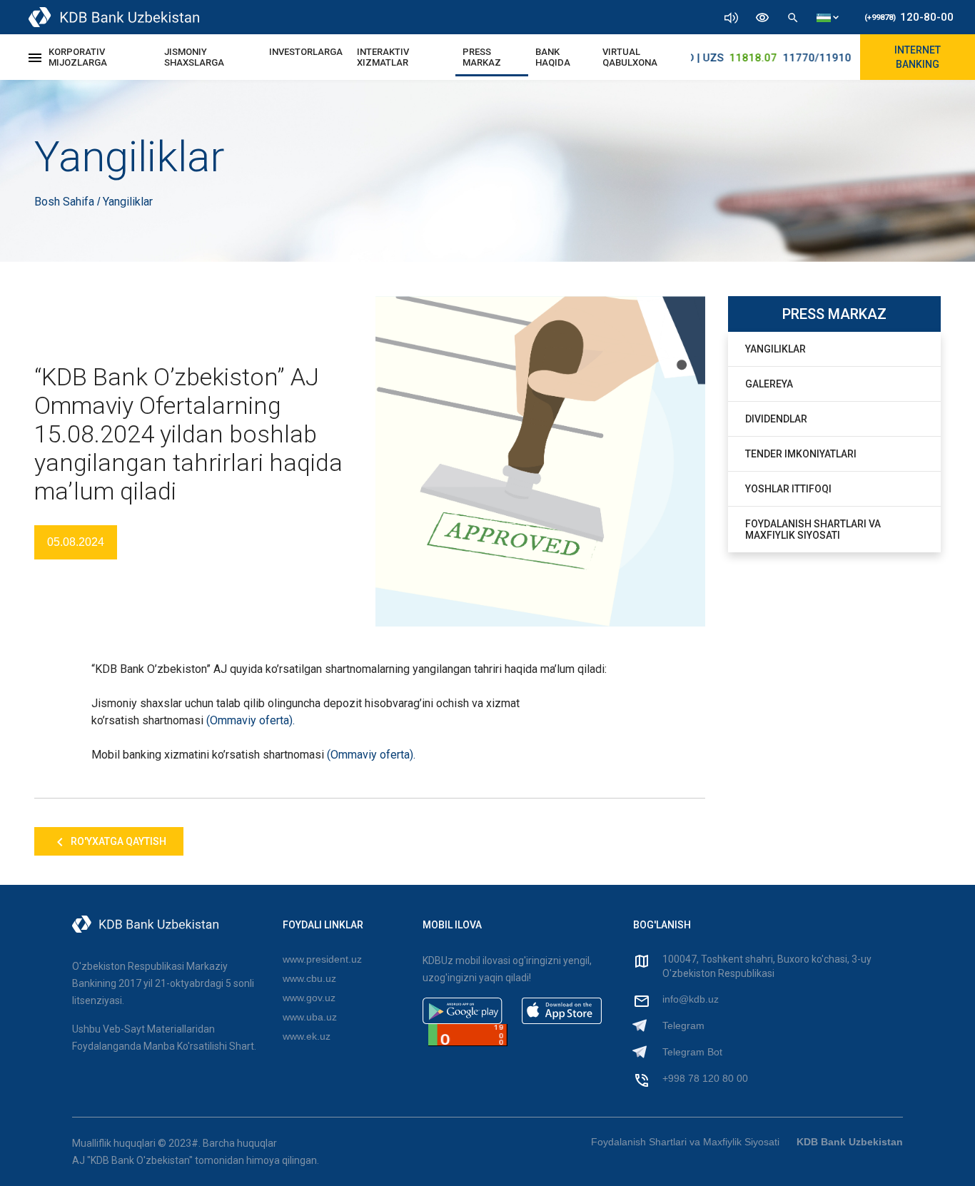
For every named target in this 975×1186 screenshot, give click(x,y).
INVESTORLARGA (306, 51)
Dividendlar (776, 419)
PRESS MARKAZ (482, 57)
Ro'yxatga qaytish (117, 841)
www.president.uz (322, 959)
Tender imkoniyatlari (801, 454)
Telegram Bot (692, 1052)
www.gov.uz (309, 997)
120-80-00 (909, 17)
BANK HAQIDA (552, 57)
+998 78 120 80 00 (705, 1078)
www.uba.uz (310, 1017)
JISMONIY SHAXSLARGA (194, 57)
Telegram (683, 1025)
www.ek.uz (306, 1036)
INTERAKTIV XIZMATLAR (383, 57)
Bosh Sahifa (65, 201)
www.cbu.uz (309, 978)
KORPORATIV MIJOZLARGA (78, 57)
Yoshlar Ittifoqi (788, 489)
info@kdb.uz (690, 999)
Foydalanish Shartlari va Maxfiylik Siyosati (813, 529)
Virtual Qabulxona (629, 57)
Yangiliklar (775, 349)
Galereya (769, 384)
